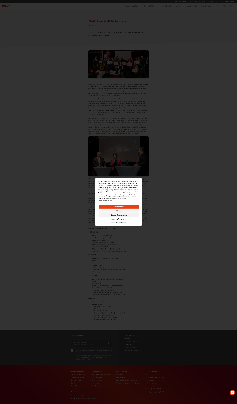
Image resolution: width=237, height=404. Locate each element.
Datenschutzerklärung (121, 222)
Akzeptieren (119, 207)
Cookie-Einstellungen (119, 215)
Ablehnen (119, 211)
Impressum (113, 222)
